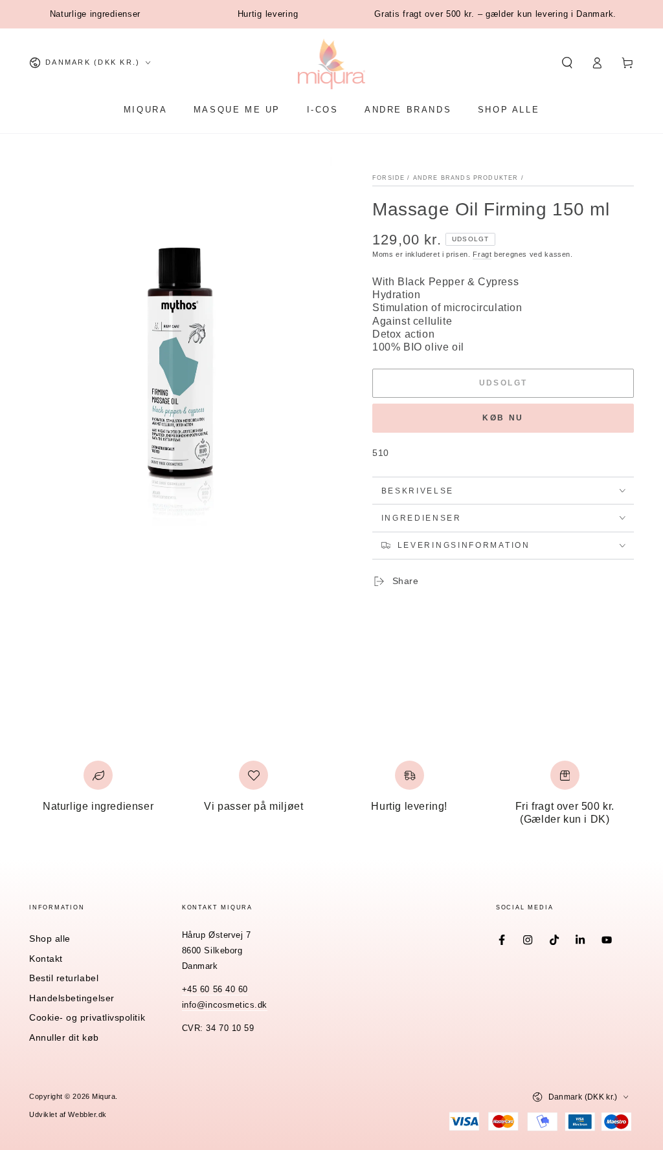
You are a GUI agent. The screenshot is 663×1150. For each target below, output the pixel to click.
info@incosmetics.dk (224, 1005)
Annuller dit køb (64, 1037)
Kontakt (46, 958)
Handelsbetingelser (72, 998)
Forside (388, 178)
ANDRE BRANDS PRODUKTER (466, 178)
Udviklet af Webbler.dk (68, 1114)
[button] (567, 63)
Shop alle (50, 938)
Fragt (482, 254)
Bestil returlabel (63, 978)
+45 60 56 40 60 (215, 989)
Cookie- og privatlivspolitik (87, 1017)
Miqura (103, 1096)
